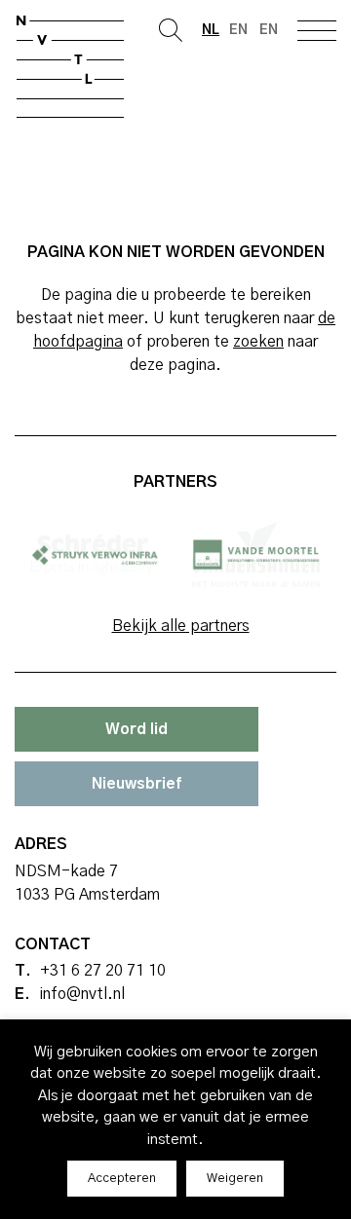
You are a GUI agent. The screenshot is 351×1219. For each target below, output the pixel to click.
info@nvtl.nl (82, 994)
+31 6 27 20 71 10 (103, 971)
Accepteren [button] (122, 1178)
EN (268, 30)
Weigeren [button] (235, 1178)
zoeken (258, 342)
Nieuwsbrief (136, 784)
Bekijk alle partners (181, 626)
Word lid (136, 729)
